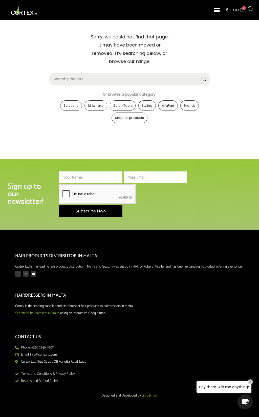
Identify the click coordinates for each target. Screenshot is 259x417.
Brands (190, 105)
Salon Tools (122, 105)
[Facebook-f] (18, 274)
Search (204, 79)
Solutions (70, 105)
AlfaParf (168, 105)
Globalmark (150, 396)
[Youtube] (33, 274)
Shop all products (129, 118)
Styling (147, 105)
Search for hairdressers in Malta (37, 313)
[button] (217, 10)
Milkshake (96, 105)
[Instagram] (26, 274)
